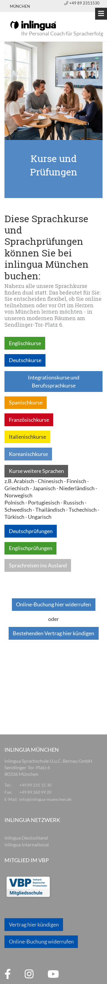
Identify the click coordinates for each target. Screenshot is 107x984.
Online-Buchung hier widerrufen (53, 604)
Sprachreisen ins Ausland (38, 565)
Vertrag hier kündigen (34, 924)
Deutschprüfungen (31, 531)
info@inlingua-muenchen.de (45, 799)
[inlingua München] (33, 25)
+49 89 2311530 (84, 3)
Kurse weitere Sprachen (36, 471)
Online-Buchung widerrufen (41, 941)
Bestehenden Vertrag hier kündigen (53, 633)
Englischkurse (25, 343)
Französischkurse (29, 419)
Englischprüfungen (30, 548)
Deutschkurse (25, 360)
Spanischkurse (26, 402)
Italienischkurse (27, 436)
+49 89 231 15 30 (35, 784)
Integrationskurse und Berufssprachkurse (53, 381)
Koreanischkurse (28, 454)
